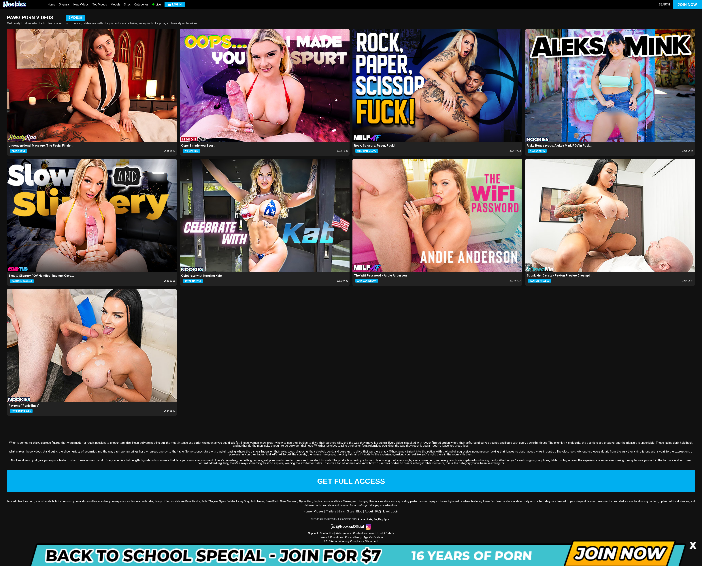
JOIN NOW (687, 5)
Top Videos (99, 4)
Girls (341, 511)
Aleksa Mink (537, 151)
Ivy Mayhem (191, 151)
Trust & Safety (385, 533)
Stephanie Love (366, 151)
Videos (319, 511)
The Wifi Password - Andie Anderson (380, 275)
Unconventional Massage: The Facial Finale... (40, 145)
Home (51, 4)
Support (313, 533)
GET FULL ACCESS (351, 481)
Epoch (387, 519)
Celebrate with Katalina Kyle (201, 275)
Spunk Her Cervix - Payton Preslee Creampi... (559, 275)
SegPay (378, 519)
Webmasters (343, 533)
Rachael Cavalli (22, 281)
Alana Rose (18, 151)
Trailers (331, 511)
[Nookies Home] (18, 4)
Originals (64, 4)
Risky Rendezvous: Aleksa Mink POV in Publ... (559, 145)
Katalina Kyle (192, 281)
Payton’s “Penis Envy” (23, 405)
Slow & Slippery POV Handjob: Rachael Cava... (41, 275)
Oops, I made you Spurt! (198, 145)
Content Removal (363, 533)
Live (158, 4)
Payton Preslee (539, 281)
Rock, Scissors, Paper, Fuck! (374, 145)
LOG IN (176, 4)
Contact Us (327, 533)
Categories (141, 4)
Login (395, 511)
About (369, 511)
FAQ (378, 511)
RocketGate (365, 519)
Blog (359, 511)
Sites (127, 4)
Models (115, 4)
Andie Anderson (366, 281)
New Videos (81, 4)
